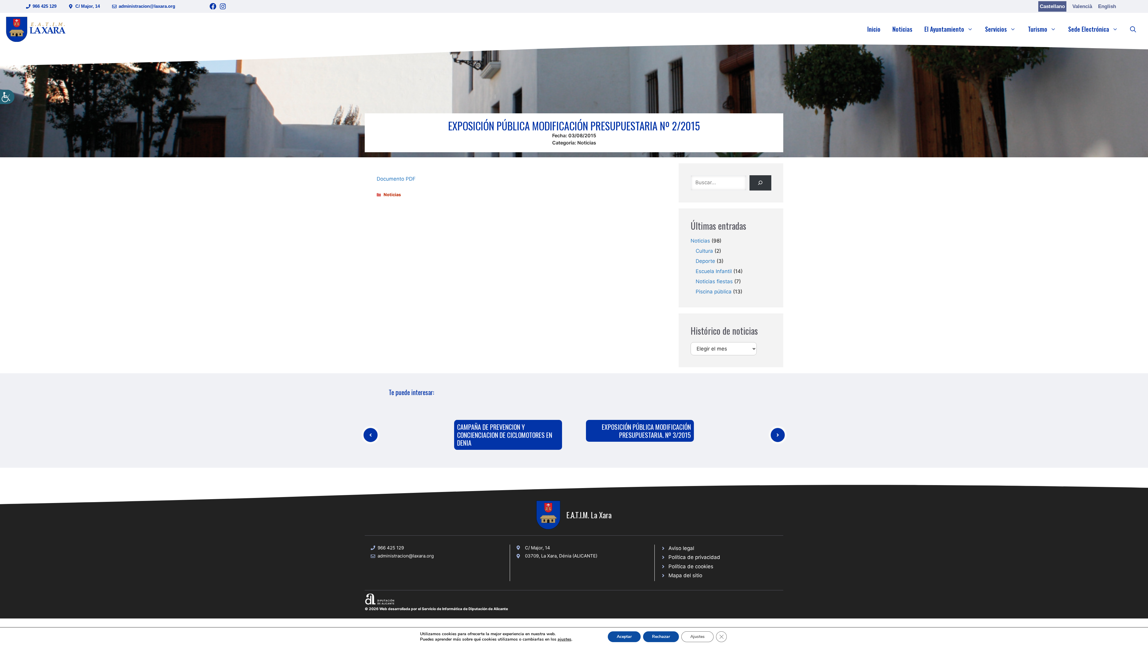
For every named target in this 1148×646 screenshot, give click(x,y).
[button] (1133, 29)
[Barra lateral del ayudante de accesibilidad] (7, 97)
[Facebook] (213, 6)
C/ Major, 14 (87, 6)
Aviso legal (681, 548)
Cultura (704, 251)
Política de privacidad (694, 557)
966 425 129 (45, 6)
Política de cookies (690, 566)
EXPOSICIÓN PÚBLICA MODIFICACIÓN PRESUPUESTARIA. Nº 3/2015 (646, 430)
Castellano (1052, 6)
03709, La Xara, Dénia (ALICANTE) (561, 556)
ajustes (564, 639)
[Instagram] (222, 6)
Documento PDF (396, 179)
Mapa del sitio (685, 575)
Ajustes (697, 636)
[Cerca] (760, 183)
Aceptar (624, 636)
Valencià (1082, 6)
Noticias (902, 29)
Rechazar (661, 636)
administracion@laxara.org (147, 6)
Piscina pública (714, 292)
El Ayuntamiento (944, 29)
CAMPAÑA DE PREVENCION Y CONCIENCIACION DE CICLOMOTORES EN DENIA (504, 434)
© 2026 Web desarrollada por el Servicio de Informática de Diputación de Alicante (436, 609)
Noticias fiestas (714, 281)
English (1107, 6)
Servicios (996, 29)
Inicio (873, 29)
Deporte (705, 261)
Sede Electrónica (1088, 29)
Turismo (1037, 29)
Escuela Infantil (714, 271)
